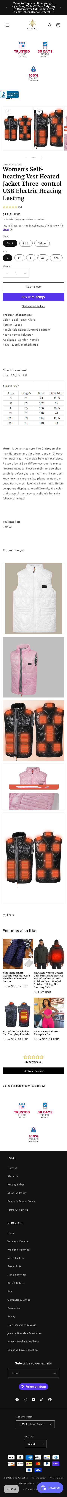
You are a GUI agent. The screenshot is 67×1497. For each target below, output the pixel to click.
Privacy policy (56, 1477)
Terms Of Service (17, 1210)
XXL (56, 258)
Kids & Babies (15, 1283)
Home (11, 1233)
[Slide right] (42, 157)
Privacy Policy (15, 1184)
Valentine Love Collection (22, 1350)
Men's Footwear (16, 1274)
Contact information (35, 1489)
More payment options (33, 306)
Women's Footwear (19, 1249)
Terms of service (26, 1483)
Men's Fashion (16, 1258)
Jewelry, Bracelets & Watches (24, 1333)
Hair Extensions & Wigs (21, 1325)
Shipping (20, 219)
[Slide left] (25, 157)
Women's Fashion (18, 1241)
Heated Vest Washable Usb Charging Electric (16, 1033)
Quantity (7, 266)
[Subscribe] (55, 1373)
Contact (12, 1168)
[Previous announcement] (7, 8)
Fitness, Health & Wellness (23, 1341)
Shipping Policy (17, 1193)
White (42, 243)
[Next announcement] (60, 8)
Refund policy (39, 1477)
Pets (9, 1291)
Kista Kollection (20, 1477)
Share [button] (10, 915)
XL (42, 258)
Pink (26, 243)
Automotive (14, 1308)
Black (10, 243)
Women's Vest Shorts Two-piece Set (46, 1033)
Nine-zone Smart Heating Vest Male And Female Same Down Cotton (16, 977)
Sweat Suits (14, 1266)
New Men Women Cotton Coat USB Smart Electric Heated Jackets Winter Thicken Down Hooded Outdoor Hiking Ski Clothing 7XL (48, 980)
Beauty (11, 1316)
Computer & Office (18, 1300)
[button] (7, 25)
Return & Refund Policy (21, 1201)
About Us (12, 1176)
